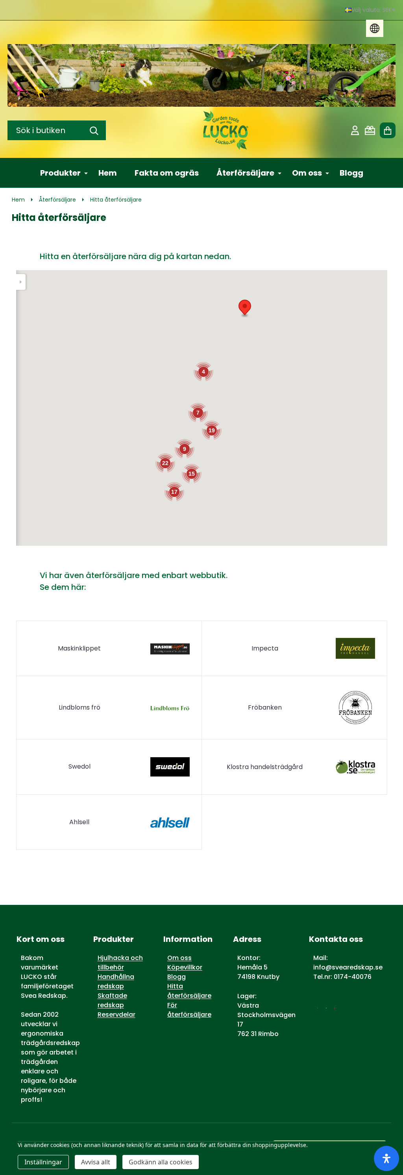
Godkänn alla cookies (160, 1162)
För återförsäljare (189, 1010)
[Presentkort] (370, 130)
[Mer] (83, 173)
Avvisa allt (95, 1162)
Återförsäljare (245, 172)
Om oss (307, 172)
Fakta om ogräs (167, 172)
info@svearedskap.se (348, 967)
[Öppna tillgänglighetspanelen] (386, 1158)
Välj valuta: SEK (371, 10)
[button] (244, 309)
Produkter (60, 172)
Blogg (351, 172)
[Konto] (355, 130)
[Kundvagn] (388, 130)
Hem (107, 172)
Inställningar (43, 1162)
